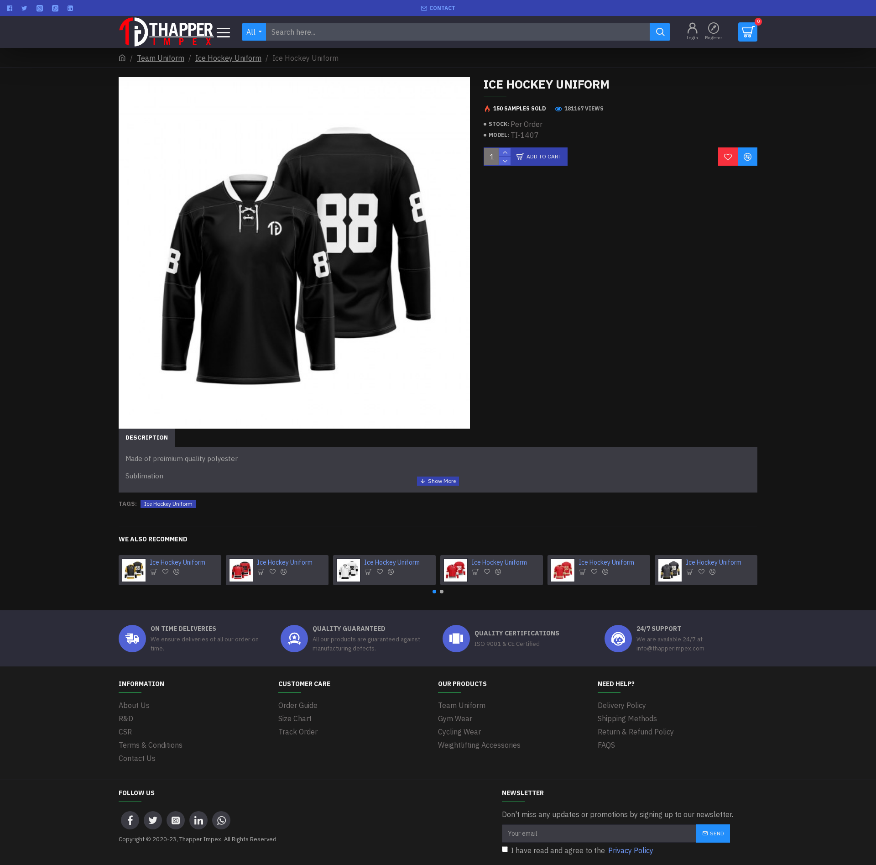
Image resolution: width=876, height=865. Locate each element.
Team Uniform (160, 58)
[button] (434, 591)
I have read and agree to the (582, 850)
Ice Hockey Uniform (228, 58)
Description (146, 437)
